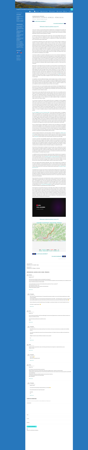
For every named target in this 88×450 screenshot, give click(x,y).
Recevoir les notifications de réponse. (32, 430)
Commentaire (29, 402)
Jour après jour (34, 16)
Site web (28, 422)
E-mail (28, 418)
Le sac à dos (21, 47)
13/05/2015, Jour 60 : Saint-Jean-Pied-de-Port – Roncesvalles (19, 32)
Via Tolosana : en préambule (19, 21)
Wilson (60, 74)
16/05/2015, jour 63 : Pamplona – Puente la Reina (20, 29)
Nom (28, 414)
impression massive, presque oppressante (52, 156)
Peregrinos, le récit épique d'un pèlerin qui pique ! (25, 9)
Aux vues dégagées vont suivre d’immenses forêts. (40, 112)
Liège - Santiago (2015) (40, 16)
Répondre (31, 289)
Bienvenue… (21, 41)
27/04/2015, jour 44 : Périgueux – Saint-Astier (33, 268)
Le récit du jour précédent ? (40, 21)
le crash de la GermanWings (46, 184)
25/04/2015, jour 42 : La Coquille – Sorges (33, 264)
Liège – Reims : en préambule (19, 20)
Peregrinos (39, 19)
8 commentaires (44, 19)
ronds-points (36, 136)
